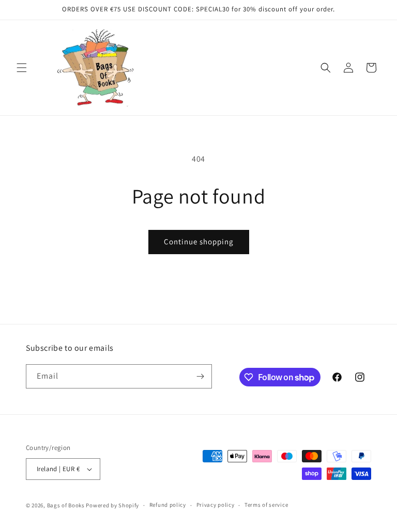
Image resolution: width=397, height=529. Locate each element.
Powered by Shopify (112, 505)
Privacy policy (215, 504)
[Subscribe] (200, 376)
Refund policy (167, 504)
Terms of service (266, 504)
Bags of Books (66, 505)
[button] (21, 67)
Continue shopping (199, 241)
